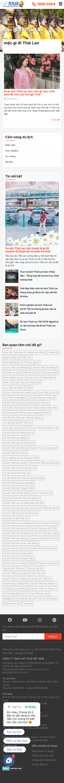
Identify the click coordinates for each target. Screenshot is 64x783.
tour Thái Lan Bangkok (15, 397)
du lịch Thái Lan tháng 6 (16, 448)
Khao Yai (8, 382)
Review (9, 161)
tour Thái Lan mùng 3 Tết (16, 427)
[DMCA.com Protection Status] (12, 768)
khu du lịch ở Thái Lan (48, 523)
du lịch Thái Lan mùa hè (16, 528)
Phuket (46, 412)
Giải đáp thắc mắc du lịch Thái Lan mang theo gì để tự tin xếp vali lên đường (39, 292)
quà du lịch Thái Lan (41, 578)
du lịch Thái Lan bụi (13, 402)
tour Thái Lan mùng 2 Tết (45, 427)
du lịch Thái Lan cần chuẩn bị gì (20, 392)
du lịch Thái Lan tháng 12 (44, 588)
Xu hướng (10, 156)
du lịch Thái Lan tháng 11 (43, 583)
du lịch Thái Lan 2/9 (42, 493)
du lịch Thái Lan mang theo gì (19, 432)
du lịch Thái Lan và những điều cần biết (24, 503)
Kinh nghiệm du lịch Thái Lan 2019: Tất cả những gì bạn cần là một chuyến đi (38, 309)
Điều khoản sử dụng (42, 751)
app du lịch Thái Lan (14, 568)
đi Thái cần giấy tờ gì (14, 593)
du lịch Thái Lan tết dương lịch (19, 442)
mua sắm (19, 598)
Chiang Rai (53, 352)
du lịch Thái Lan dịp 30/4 (16, 493)
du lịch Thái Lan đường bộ (17, 367)
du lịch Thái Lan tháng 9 (16, 578)
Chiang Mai (22, 583)
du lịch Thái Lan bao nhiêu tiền (41, 407)
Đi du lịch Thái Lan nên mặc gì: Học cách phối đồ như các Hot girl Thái (29, 93)
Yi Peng (7, 588)
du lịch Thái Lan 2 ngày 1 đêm (19, 488)
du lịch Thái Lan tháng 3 (27, 498)
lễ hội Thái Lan (37, 573)
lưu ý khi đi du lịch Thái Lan (45, 538)
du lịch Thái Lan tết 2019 (43, 528)
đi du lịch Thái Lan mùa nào (45, 462)
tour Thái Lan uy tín (49, 392)
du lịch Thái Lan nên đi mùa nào (20, 468)
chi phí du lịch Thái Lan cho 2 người (22, 412)
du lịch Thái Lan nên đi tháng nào (21, 513)
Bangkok (8, 598)
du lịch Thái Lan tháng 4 (30, 417)
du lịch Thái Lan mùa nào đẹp (18, 483)
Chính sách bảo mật (42, 755)
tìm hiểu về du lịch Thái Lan (18, 372)
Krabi (29, 387)
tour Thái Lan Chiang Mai (28, 382)
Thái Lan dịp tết (35, 568)
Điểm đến (10, 145)
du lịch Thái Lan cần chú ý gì (18, 508)
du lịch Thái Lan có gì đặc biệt (19, 523)
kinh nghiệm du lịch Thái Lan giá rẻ (21, 362)
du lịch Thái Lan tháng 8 (45, 367)
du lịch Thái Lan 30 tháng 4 (17, 533)
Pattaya (52, 598)
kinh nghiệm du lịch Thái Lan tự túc (21, 377)
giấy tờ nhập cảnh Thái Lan (17, 357)
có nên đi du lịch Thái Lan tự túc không (23, 478)
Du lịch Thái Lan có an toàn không (21, 543)
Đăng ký (52, 636)
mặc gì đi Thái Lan (37, 598)
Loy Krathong (21, 588)
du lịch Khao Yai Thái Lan (43, 548)
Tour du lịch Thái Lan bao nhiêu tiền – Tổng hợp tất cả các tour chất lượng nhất (39, 275)
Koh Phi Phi (9, 417)
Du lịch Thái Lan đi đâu (15, 573)
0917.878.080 (42, 649)
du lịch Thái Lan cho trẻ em (45, 563)
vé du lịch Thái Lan (13, 407)
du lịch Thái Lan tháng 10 (42, 397)
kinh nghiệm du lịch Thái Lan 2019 (21, 458)
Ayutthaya (9, 583)
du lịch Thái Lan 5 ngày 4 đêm (19, 558)
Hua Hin (8, 498)
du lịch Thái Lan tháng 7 (16, 462)
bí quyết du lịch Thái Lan (16, 518)
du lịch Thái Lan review (46, 372)
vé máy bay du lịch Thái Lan (18, 422)
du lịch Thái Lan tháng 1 (16, 563)
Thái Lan (27, 603)
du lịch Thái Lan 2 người (46, 533)
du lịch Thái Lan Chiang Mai (18, 553)
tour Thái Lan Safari (13, 387)
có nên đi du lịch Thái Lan (17, 473)
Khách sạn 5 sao (12, 603)
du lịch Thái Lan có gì (38, 593)
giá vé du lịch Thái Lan (37, 402)
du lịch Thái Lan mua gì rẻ (44, 448)
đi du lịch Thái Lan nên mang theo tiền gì (24, 352)
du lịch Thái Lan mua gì (15, 452)
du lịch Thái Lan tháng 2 (16, 538)
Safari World (49, 377)
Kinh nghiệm (11, 150)
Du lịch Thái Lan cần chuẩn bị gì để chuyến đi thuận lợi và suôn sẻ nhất (27, 250)
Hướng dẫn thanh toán (44, 759)
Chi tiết (56, 120)
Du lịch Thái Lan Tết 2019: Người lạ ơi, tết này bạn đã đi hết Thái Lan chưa (39, 325)
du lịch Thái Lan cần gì (47, 508)
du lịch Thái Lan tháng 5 (16, 437)
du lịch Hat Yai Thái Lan (15, 548)
